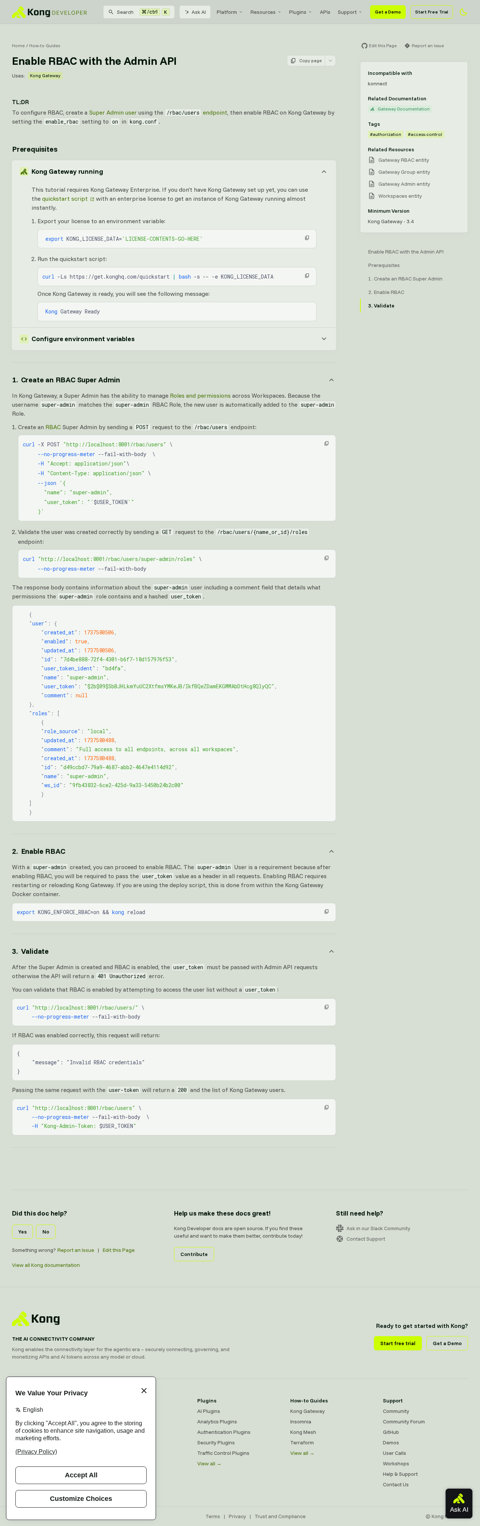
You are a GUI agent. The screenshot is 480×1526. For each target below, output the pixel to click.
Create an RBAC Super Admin (408, 278)
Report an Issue (75, 1250)
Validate (384, 305)
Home (18, 45)
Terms (213, 1516)
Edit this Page (119, 1250)
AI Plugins (208, 1411)
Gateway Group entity (404, 172)
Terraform (302, 1442)
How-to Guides (44, 45)
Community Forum (404, 1421)
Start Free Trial (431, 12)
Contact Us (396, 1484)
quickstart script (65, 198)
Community (396, 1411)
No (45, 1231)
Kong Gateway (45, 75)
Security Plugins (216, 1442)
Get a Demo (388, 12)
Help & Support (400, 1474)
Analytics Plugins (217, 1421)
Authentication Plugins (223, 1432)
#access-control (425, 134)
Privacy (237, 1516)
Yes (22, 1231)
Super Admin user (113, 112)
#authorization (385, 134)
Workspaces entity (400, 195)
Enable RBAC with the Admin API (406, 251)
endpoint (196, 112)
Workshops (396, 1463)
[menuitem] (230, 12)
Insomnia (300, 1421)
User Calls (394, 1453)
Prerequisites (34, 149)
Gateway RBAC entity (403, 160)
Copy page (310, 60)
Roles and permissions (200, 395)
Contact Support (365, 1238)
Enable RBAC (389, 292)
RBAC (53, 427)
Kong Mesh (303, 1432)
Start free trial (398, 1343)
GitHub (391, 1432)
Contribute (194, 1254)
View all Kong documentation (46, 1265)
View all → (209, 1463)
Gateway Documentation (404, 109)
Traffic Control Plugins (223, 1453)
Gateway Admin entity (404, 183)
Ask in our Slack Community (378, 1228)
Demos (391, 1442)
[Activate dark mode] (463, 11)
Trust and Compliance (280, 1516)
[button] (307, 237)
